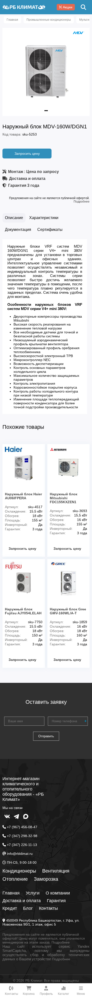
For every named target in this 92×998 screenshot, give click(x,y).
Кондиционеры (19, 871)
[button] (46, 110)
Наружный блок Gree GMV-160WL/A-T (68, 611)
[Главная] (23, 7)
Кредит (9, 908)
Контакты (48, 908)
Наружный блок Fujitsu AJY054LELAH (23, 611)
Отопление (15, 879)
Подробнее (82, 201)
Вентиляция (55, 871)
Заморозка (46, 879)
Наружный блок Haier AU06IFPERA (23, 496)
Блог (28, 908)
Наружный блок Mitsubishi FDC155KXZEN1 (63, 498)
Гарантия (56, 900)
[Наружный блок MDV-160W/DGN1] (46, 109)
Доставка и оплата (21, 900)
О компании (58, 893)
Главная (11, 893)
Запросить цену (27, 153)
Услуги (32, 893)
